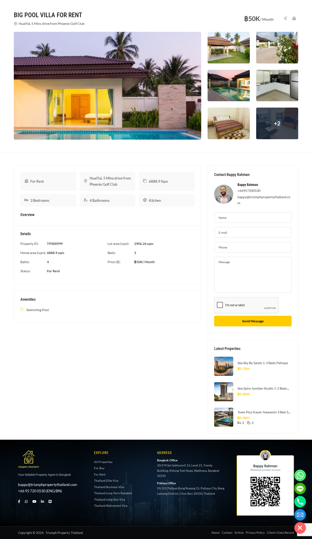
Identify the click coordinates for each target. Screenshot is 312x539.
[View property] (107, 86)
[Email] (300, 515)
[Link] (285, 18)
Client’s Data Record (280, 532)
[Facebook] (19, 501)
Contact (227, 532)
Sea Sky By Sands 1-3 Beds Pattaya (263, 363)
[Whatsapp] (300, 475)
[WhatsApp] (26, 501)
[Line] (50, 501)
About (215, 532)
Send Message (253, 321)
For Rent (37, 181)
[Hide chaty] (300, 528)
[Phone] (300, 501)
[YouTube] (34, 501)
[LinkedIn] (42, 501)
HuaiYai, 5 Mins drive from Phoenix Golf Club (51, 23)
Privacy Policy (255, 532)
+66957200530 (249, 190)
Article (239, 532)
